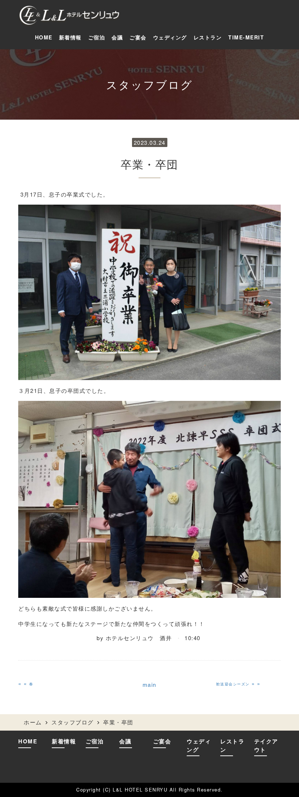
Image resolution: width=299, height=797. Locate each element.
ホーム (33, 722)
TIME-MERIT (246, 37)
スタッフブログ (72, 722)
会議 (117, 37)
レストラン (208, 37)
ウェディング (170, 37)
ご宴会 (138, 37)
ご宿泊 (96, 37)
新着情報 (70, 37)
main (149, 684)
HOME (44, 37)
